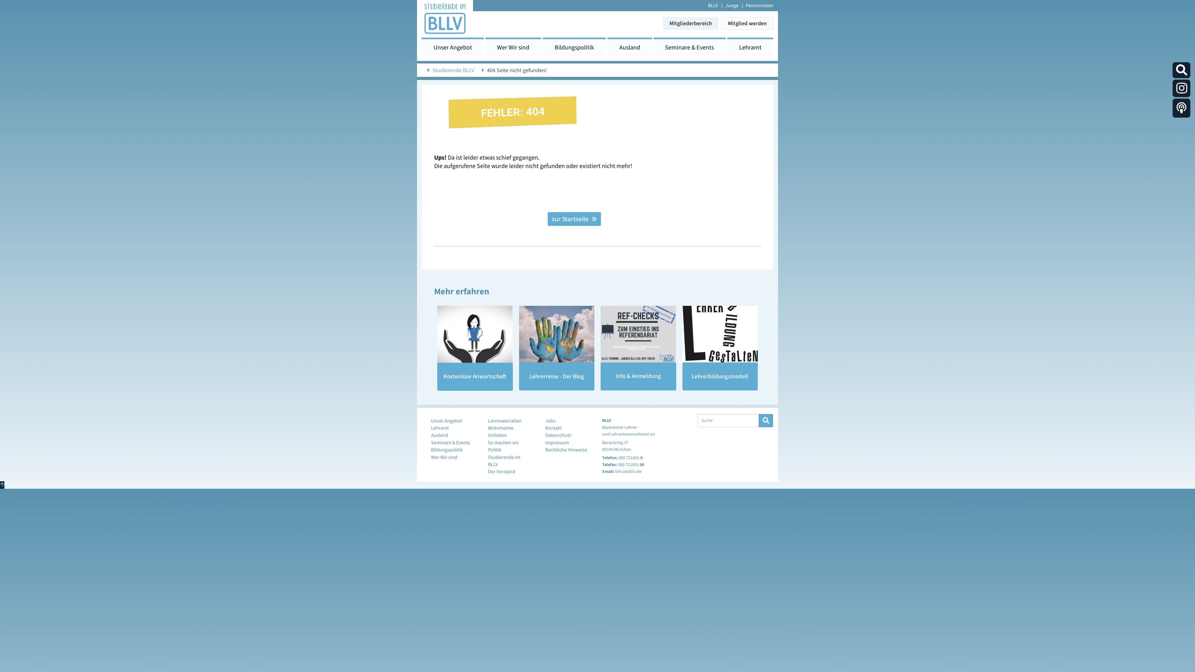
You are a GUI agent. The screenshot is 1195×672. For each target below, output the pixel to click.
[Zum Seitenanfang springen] (2, 485)
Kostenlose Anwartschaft (474, 376)
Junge (731, 5)
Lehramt (750, 47)
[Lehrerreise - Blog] (557, 334)
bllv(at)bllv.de (628, 472)
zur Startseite (571, 219)
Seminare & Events (689, 47)
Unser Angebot (452, 47)
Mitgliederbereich (690, 23)
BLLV (713, 5)
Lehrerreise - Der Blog (556, 376)
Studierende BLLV (453, 70)
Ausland (629, 47)
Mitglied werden (747, 23)
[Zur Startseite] (445, 18)
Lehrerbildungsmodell (720, 376)
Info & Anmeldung (638, 376)
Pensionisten (759, 5)
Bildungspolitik (574, 47)
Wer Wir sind (513, 47)
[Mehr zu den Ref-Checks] (638, 334)
